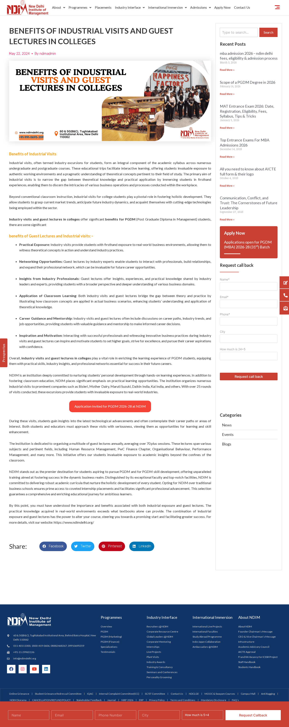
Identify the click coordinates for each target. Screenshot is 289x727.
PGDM (104, 631)
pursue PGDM (119, 472)
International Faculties (205, 631)
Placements (103, 7)
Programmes (78, 7)
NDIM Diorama (18, 700)
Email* (224, 297)
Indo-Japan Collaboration (206, 641)
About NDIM (245, 626)
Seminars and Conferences (162, 672)
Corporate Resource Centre (162, 631)
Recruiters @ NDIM (157, 626)
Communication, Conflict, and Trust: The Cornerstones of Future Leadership (248, 203)
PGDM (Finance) (110, 641)
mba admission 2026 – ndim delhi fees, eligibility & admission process (249, 55)
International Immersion (165, 7)
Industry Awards (156, 662)
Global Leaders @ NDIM (160, 636)
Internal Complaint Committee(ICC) (119, 693)
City (222, 331)
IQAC (90, 693)
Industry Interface (128, 7)
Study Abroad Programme (207, 636)
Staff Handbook (246, 662)
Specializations (109, 646)
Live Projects (154, 651)
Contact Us (242, 7)
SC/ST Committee (155, 693)
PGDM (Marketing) (111, 636)
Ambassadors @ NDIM (205, 646)
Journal (111, 700)
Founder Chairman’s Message (255, 631)
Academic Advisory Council (253, 646)
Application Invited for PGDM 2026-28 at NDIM (110, 406)
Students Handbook (249, 667)
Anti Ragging (268, 693)
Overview (106, 626)
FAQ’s (235, 700)
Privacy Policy (157, 700)
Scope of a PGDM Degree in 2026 (247, 82)
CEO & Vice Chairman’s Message (257, 636)
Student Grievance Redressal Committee (58, 693)
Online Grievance (19, 693)
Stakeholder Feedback (89, 700)
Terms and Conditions (182, 700)
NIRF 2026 (127, 700)
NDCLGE (194, 693)
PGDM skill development (160, 472)
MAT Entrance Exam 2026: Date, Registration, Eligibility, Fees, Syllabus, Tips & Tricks (247, 111)
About (56, 7)
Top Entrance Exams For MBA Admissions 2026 (244, 142)
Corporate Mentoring (159, 641)
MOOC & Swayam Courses (220, 693)
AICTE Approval (247, 651)
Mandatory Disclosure (213, 700)
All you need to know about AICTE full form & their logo (248, 171)
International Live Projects (207, 626)
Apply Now (222, 7)
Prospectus (3, 353)
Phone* (225, 314)
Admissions (198, 7)
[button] (58, 7)
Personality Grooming (159, 677)
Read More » (227, 69)
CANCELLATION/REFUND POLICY (51, 700)
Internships (153, 646)
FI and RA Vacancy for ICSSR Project (258, 657)
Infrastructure (246, 641)
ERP (141, 700)
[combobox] (239, 32)
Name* (225, 279)
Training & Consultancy (160, 667)
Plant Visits (153, 657)
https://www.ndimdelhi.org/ (74, 522)
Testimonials (108, 651)
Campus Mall (248, 693)
